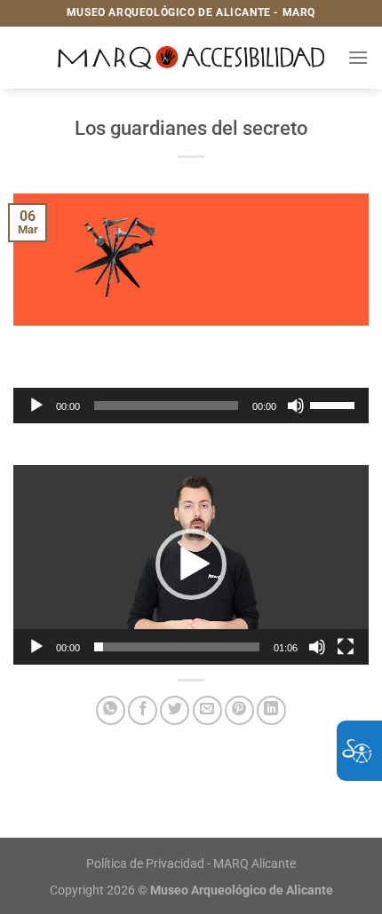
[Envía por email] (207, 710)
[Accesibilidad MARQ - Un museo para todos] (191, 57)
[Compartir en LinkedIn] (271, 710)
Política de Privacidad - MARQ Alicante (191, 863)
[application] (191, 405)
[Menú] (358, 57)
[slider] (335, 404)
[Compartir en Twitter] (174, 710)
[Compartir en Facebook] (142, 710)
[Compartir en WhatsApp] (110, 710)
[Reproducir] (36, 405)
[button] (191, 564)
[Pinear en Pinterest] (239, 710)
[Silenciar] (296, 405)
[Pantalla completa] (345, 647)
